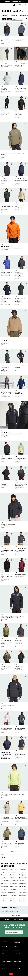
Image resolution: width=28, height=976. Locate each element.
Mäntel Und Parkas (4, 869)
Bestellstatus (5, 946)
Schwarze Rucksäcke (22, 881)
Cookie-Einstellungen (7, 961)
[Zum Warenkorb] (25, 5)
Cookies (4, 965)
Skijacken (12, 892)
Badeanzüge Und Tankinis (4, 889)
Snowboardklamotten (6, 892)
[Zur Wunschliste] (5, 5)
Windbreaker (4, 898)
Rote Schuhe (13, 898)
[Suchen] (22, 5)
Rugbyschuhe (22, 869)
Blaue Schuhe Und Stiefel (13, 875)
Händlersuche (17, 953)
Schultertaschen (14, 901)
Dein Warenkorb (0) (18, 919)
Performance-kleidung (13, 889)
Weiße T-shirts (13, 869)
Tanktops (3, 883)
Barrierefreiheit (17, 968)
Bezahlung (16, 950)
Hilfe (3, 953)
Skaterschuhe (22, 872)
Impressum (5, 950)
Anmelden (7, 919)
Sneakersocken (14, 880)
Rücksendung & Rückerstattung (17, 942)
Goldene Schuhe (12, 878)
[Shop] (14, 6)
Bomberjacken (4, 880)
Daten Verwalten (17, 961)
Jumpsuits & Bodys (4, 872)
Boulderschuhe (23, 883)
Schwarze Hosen (12, 872)
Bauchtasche (4, 875)
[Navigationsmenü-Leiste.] (2, 5)
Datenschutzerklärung (19, 965)
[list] (14, 15)
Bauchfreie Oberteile (4, 878)
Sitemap (16, 946)
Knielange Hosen (3, 901)
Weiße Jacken (22, 889)
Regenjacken (13, 883)
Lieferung (4, 941)
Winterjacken (22, 875)
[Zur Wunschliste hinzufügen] (11, 24)
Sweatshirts (4, 895)
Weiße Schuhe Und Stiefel (13, 886)
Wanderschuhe (23, 877)
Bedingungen (5, 968)
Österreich (16, 973)
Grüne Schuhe (22, 895)
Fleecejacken (22, 886)
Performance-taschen (4, 886)
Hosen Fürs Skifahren (13, 895)
